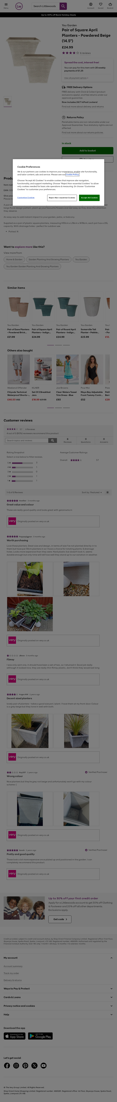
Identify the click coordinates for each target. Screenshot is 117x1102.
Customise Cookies (26, 197)
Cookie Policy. (72, 174)
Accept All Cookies (89, 198)
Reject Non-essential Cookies (62, 198)
